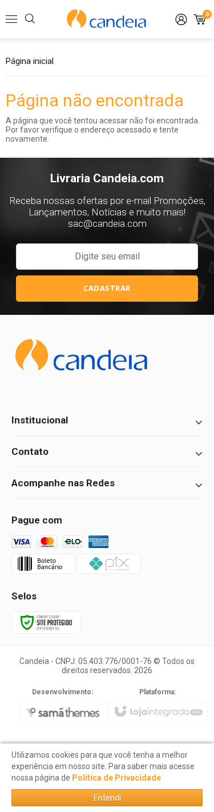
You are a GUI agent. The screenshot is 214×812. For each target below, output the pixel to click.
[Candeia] (107, 19)
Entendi (107, 797)
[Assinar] (107, 288)
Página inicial (30, 61)
